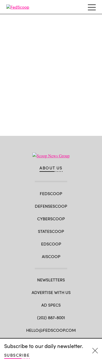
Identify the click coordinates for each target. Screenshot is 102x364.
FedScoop (51, 193)
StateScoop (51, 231)
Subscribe (17, 355)
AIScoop (51, 256)
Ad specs (51, 305)
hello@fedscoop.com (51, 330)
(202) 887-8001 (51, 317)
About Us (51, 167)
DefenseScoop (51, 206)
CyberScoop (51, 218)
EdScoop (51, 244)
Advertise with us (51, 292)
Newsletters (51, 279)
